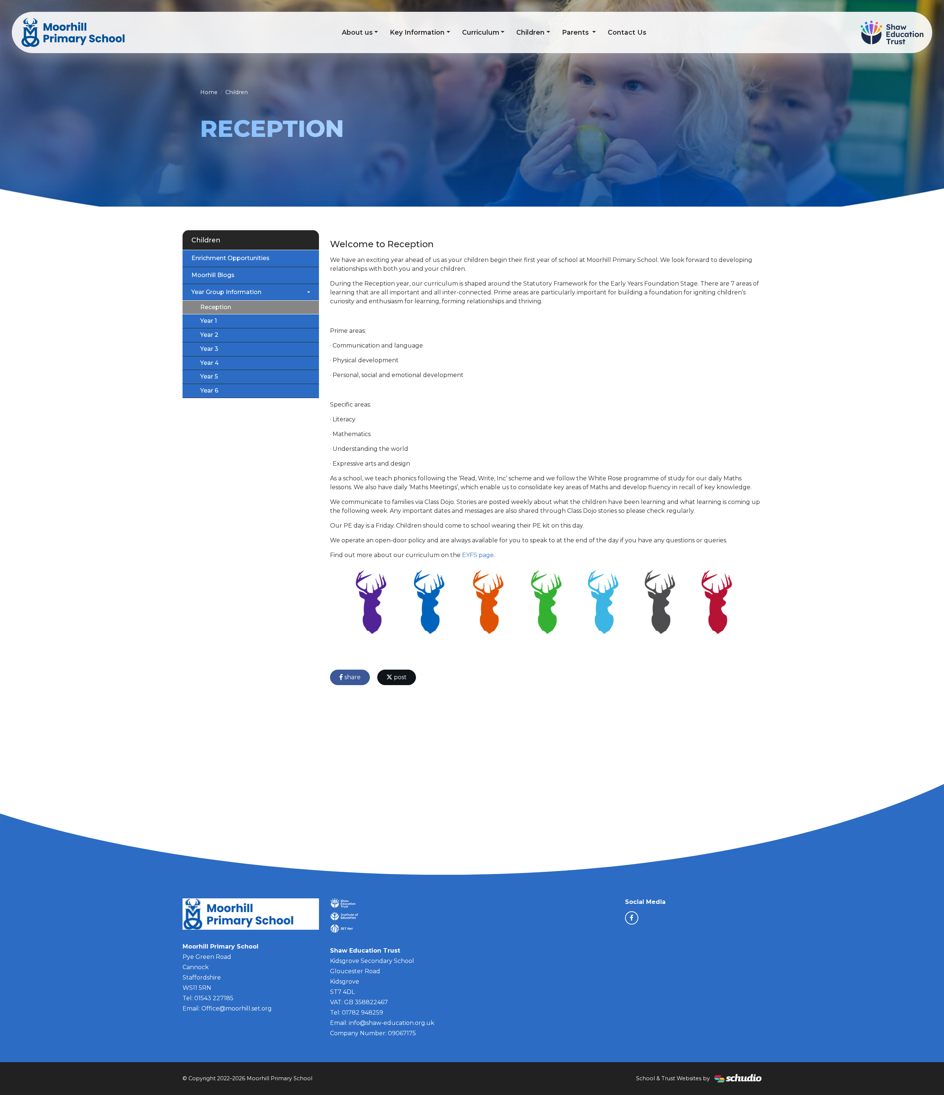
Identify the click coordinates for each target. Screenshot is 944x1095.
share (352, 677)
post (399, 677)
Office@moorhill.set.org (236, 1008)
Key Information (417, 32)
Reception (215, 307)
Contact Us (627, 32)
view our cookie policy (226, 1083)
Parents (576, 32)
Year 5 (209, 376)
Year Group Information (226, 292)
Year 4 (209, 362)
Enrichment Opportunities (230, 258)
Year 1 (208, 320)
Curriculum (480, 32)
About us (357, 32)
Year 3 (209, 348)
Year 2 (209, 334)
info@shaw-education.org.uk (391, 1022)
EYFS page (478, 555)
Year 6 (209, 390)
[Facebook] (631, 918)
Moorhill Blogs (213, 275)
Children (530, 32)
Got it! (910, 1083)
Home (209, 92)
